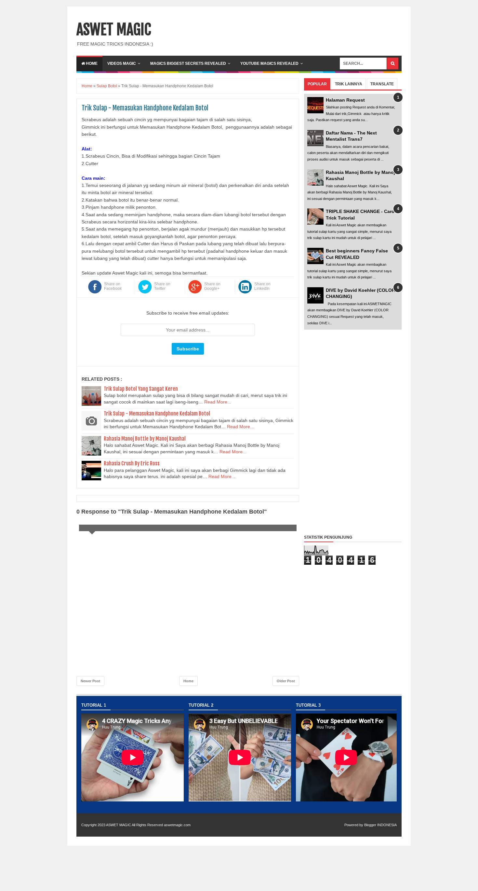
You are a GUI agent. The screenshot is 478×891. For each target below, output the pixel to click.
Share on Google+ (212, 286)
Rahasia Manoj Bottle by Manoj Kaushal (145, 438)
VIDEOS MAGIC (121, 63)
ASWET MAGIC (113, 30)
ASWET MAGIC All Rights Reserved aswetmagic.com (148, 825)
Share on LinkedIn (262, 286)
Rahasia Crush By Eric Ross (132, 463)
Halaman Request (345, 100)
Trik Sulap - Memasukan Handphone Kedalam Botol (157, 413)
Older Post (286, 681)
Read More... (217, 401)
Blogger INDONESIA (380, 825)
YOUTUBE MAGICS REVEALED (269, 63)
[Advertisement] (353, 430)
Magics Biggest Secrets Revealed (188, 63)
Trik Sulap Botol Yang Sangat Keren (141, 389)
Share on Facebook (113, 286)
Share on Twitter (162, 286)
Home (91, 63)
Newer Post (90, 681)
